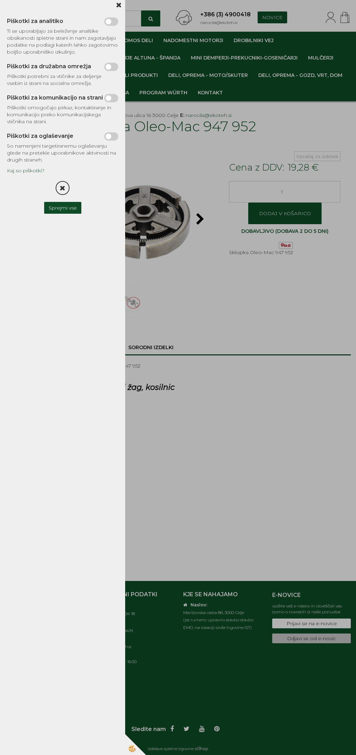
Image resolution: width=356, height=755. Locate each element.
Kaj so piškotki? (25, 170)
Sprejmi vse (63, 208)
